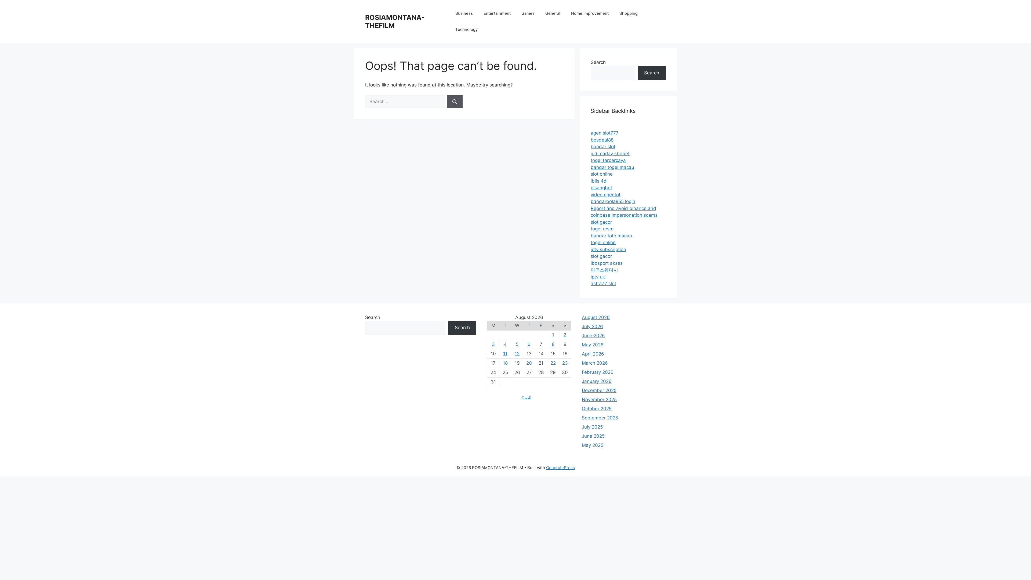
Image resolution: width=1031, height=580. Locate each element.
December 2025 (599, 390)
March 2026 (595, 363)
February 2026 (597, 372)
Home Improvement (590, 13)
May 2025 (592, 445)
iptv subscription (608, 249)
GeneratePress (560, 467)
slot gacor (601, 222)
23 (565, 363)
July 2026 (592, 326)
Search (598, 62)
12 (517, 353)
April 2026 (593, 354)
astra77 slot (603, 283)
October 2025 (597, 408)
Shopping (628, 13)
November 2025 (599, 399)
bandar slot (603, 146)
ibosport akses (607, 263)
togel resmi (603, 228)
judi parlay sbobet (610, 153)
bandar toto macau (611, 235)
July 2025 (592, 427)
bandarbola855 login (613, 201)
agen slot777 (605, 133)
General (552, 13)
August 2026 (596, 317)
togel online (603, 242)
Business (464, 13)
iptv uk (598, 277)
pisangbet (601, 187)
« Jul (526, 397)
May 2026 (593, 344)
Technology (466, 29)
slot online (602, 174)
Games (528, 13)
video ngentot (605, 194)
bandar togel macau (612, 167)
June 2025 (593, 436)
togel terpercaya (608, 160)
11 (505, 353)
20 (529, 363)
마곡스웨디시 (604, 270)
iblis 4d (599, 181)
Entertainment (497, 13)
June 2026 (593, 335)
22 (553, 363)
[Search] (455, 101)
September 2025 (600, 418)
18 (505, 363)
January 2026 (597, 381)
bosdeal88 (602, 140)
